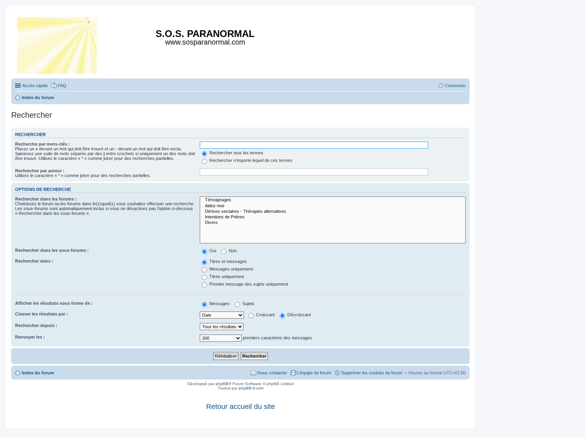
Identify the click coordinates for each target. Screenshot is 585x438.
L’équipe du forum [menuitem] (314, 372)
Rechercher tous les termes (235, 152)
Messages (219, 303)
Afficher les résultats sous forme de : (54, 303)
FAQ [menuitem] (62, 85)
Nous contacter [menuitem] (272, 372)
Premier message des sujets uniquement (248, 284)
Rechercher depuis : (36, 325)
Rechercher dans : (34, 261)
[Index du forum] (57, 44)
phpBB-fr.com (251, 388)
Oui (212, 250)
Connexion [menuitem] (455, 85)
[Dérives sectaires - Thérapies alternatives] (333, 211)
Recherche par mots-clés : (42, 144)
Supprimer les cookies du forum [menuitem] (371, 372)
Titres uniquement (226, 276)
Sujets (247, 303)
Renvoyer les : (30, 337)
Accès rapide (35, 85)
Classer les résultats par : (41, 313)
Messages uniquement (230, 269)
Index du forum (38, 372)
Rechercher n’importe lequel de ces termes (250, 160)
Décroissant (298, 314)
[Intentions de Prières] (333, 217)
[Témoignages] (333, 200)
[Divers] (333, 223)
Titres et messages (227, 261)
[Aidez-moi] (333, 206)
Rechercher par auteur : (39, 170)
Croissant (265, 314)
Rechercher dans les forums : (46, 199)
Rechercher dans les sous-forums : (52, 250)
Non (232, 250)
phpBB (222, 384)
